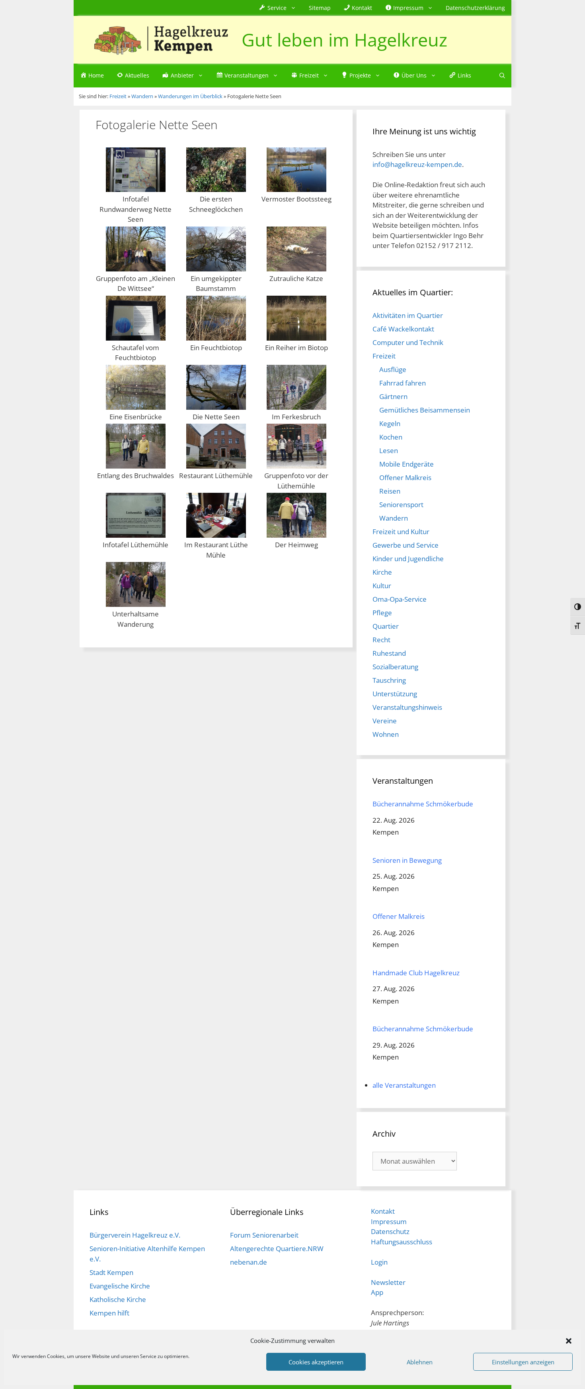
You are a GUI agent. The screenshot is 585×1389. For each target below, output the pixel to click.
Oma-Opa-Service (399, 599)
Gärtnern (393, 396)
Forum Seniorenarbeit (264, 1235)
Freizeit (384, 355)
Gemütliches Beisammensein (424, 410)
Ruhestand (389, 653)
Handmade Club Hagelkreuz (416, 972)
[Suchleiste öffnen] (502, 75)
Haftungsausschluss (401, 1241)
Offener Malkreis (405, 477)
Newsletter (388, 1282)
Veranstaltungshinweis (407, 707)
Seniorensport (401, 504)
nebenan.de (248, 1262)
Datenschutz (390, 1231)
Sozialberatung (395, 666)
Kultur (381, 585)
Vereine (384, 720)
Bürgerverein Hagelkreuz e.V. (135, 1235)
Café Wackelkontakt (403, 328)
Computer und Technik (407, 342)
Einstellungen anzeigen (523, 1362)
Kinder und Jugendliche (408, 558)
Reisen (389, 491)
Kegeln (389, 423)
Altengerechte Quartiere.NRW (277, 1248)
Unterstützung (394, 693)
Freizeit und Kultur (400, 531)
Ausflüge (392, 369)
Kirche (382, 572)
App (377, 1292)
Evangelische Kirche (120, 1285)
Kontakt (383, 1211)
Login (379, 1262)
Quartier (385, 626)
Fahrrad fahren (402, 382)
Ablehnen (420, 1362)
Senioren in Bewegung (407, 860)
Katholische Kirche (118, 1299)
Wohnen (385, 734)
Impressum (389, 1221)
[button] (569, 1340)
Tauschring (389, 680)
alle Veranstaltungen (404, 1085)
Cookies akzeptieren (316, 1362)
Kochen (390, 437)
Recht (381, 639)
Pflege (382, 612)
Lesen (388, 450)
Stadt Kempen (111, 1272)
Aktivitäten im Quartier (407, 315)
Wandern (393, 518)
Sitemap (320, 8)
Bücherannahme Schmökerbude (422, 803)
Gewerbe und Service (405, 545)
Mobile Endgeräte (406, 464)
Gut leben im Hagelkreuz (344, 39)
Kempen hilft (109, 1312)
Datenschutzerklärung (475, 8)
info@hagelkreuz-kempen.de (417, 164)
